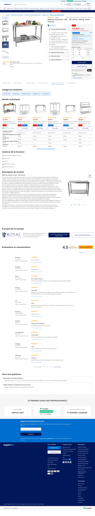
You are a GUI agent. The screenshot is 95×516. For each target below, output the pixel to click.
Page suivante (52, 367)
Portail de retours (54, 452)
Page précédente (43, 367)
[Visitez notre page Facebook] (66, 462)
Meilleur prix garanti (77, 77)
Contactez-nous (54, 447)
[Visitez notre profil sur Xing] (70, 462)
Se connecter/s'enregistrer (78, 38)
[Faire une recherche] (61, 4)
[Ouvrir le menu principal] (4, 8)
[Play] (71, 205)
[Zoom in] (74, 205)
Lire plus (12, 66)
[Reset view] (79, 205)
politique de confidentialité (46, 438)
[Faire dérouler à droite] (92, 11)
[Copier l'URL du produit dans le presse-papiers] (92, 17)
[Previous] (5, 17)
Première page (37, 367)
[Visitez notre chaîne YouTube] (63, 462)
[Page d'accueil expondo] (3, 15)
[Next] (5, 57)
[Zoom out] (76, 205)
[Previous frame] (82, 205)
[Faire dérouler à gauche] (2, 11)
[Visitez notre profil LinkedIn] (68, 462)
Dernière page (57, 367)
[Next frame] (84, 205)
